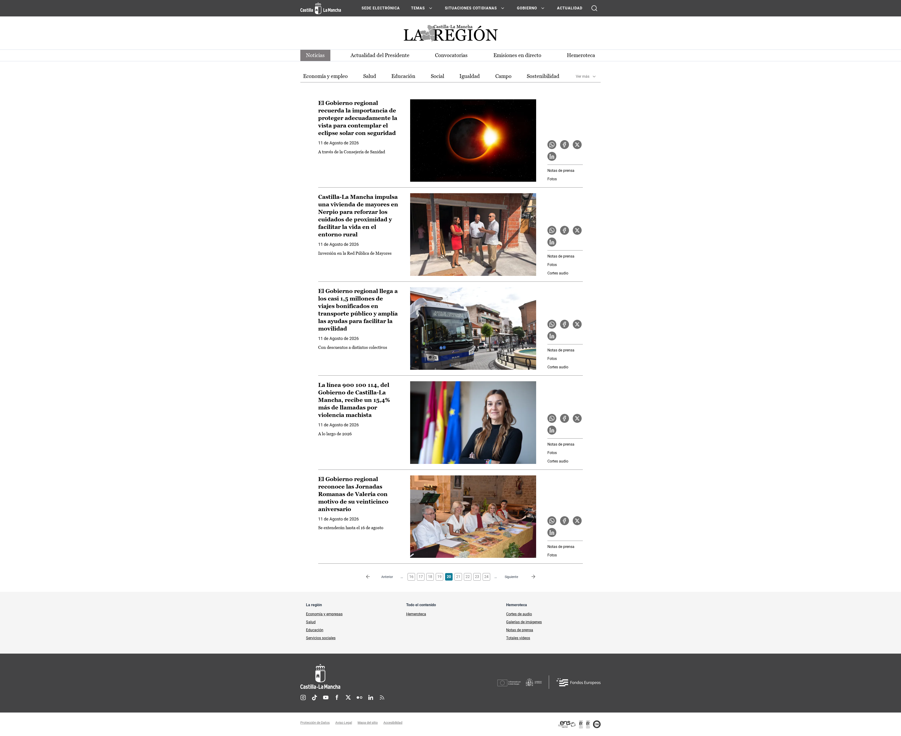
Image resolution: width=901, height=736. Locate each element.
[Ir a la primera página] (371, 577)
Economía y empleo (325, 76)
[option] (325, 76)
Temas (418, 8)
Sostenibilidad (543, 76)
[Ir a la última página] (529, 577)
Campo (503, 76)
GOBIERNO (527, 8)
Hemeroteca (581, 55)
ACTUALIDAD (569, 8)
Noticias (315, 55)
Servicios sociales (321, 638)
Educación (403, 76)
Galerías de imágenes (524, 622)
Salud (369, 76)
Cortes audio (557, 273)
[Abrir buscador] (594, 8)
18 (430, 576)
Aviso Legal (343, 722)
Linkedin (370, 697)
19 (439, 576)
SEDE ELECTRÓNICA (381, 8)
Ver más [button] (582, 76)
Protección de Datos (315, 722)
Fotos (552, 179)
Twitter (348, 697)
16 (411, 576)
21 (458, 576)
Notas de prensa (560, 170)
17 (421, 576)
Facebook (337, 697)
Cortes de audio (519, 614)
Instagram (303, 697)
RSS (382, 697)
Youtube (325, 697)
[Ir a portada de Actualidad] (450, 34)
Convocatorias (451, 55)
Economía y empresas (324, 614)
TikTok (314, 697)
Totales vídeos (518, 638)
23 (477, 576)
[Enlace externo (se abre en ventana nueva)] (579, 724)
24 (486, 576)
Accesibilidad (392, 722)
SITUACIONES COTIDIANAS (471, 8)
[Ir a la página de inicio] (320, 8)
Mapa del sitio (368, 722)
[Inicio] (364, 676)
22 (468, 576)
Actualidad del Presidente (380, 55)
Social (437, 76)
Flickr (359, 697)
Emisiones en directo (517, 55)
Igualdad (469, 76)
